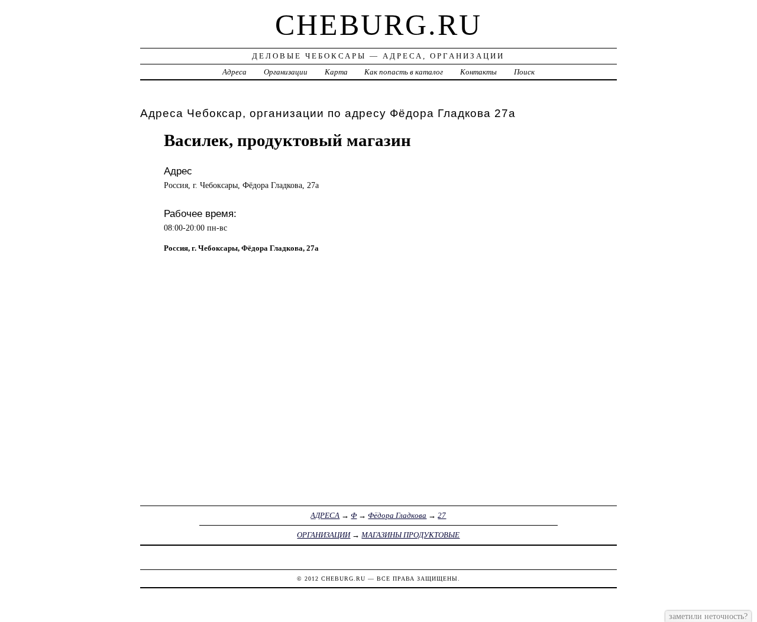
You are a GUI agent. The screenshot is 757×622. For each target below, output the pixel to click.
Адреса (234, 71)
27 (442, 515)
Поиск (524, 71)
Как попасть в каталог (403, 71)
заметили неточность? (708, 616)
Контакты (478, 71)
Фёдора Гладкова (397, 515)
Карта (336, 71)
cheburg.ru (378, 24)
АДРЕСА (324, 515)
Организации (286, 71)
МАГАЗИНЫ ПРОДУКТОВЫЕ (410, 534)
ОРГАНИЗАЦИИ (323, 534)
